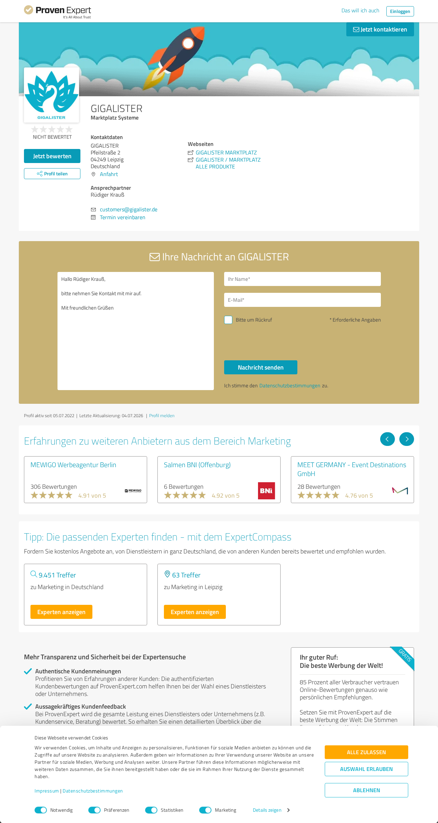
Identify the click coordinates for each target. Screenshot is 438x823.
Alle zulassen (366, 752)
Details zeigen (267, 810)
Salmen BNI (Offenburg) (197, 464)
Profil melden (162, 415)
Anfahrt (109, 174)
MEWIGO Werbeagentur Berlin (73, 464)
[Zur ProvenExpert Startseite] (57, 13)
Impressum (47, 791)
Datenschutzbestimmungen (93, 791)
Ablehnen (366, 790)
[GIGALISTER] (51, 95)
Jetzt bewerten (52, 155)
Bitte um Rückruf (254, 319)
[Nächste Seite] (406, 439)
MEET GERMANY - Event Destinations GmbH (351, 469)
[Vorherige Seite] (387, 439)
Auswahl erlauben (366, 769)
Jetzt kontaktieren (383, 29)
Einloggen (400, 11)
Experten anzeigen (61, 611)
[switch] (94, 810)
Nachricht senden (261, 367)
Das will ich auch (360, 10)
